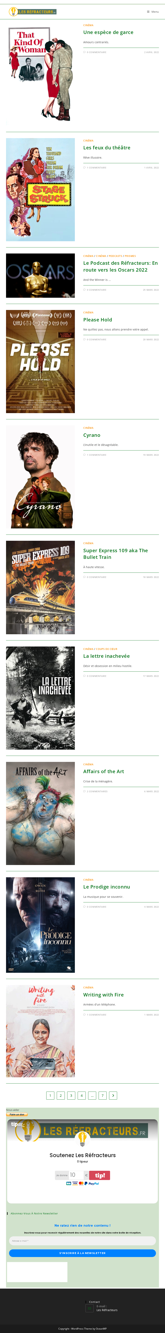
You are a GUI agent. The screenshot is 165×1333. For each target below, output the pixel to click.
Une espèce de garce (108, 32)
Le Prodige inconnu (106, 886)
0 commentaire (96, 52)
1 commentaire (96, 167)
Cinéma (88, 25)
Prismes (130, 256)
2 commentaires (97, 791)
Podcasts (115, 256)
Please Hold (97, 319)
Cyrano (92, 435)
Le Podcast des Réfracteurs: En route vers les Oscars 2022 (120, 266)
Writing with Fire (103, 994)
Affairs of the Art (103, 771)
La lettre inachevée (106, 656)
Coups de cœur (106, 649)
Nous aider (12, 1110)
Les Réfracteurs (107, 1310)
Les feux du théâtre (106, 147)
